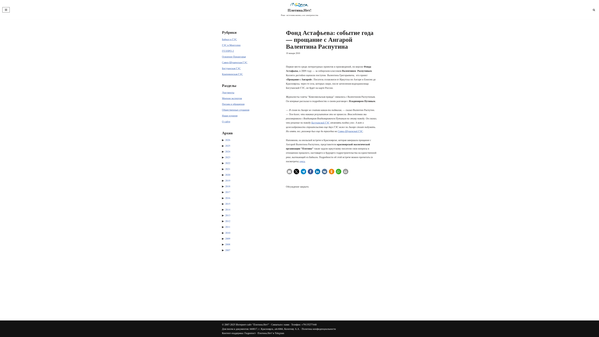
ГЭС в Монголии (231, 45)
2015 (227, 203)
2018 (227, 186)
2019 (227, 180)
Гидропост (250, 333)
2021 (227, 169)
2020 (227, 174)
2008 (227, 244)
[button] (289, 171)
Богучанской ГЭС (320, 122)
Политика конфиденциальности (319, 328)
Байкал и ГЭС (229, 39)
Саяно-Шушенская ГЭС (234, 62)
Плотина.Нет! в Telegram (271, 333)
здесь (302, 161)
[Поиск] (594, 10)
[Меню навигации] (6, 9)
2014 (227, 209)
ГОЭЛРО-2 (228, 50)
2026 (227, 140)
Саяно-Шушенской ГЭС (350, 131)
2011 (227, 226)
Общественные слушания (235, 109)
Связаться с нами (280, 324)
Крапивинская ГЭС (232, 74)
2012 (227, 221)
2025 (227, 145)
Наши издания (229, 115)
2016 (227, 198)
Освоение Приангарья (234, 56)
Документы (228, 92)
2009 (227, 238)
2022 (227, 163)
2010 (227, 232)
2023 (227, 157)
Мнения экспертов (232, 98)
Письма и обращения (233, 104)
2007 (227, 250)
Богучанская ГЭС (231, 68)
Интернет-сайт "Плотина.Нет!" (252, 324)
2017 (227, 192)
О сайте (226, 121)
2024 (227, 151)
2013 (227, 215)
